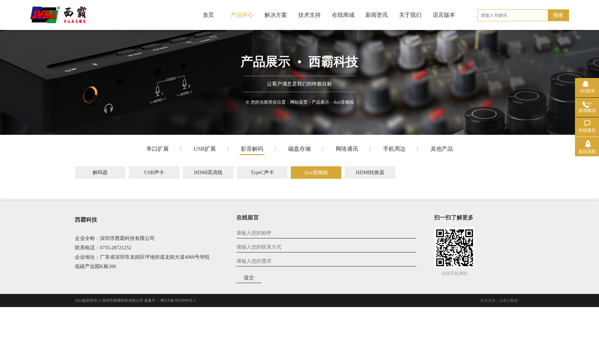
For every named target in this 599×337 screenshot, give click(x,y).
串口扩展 (157, 149)
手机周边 (394, 149)
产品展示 (320, 102)
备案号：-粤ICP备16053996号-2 (170, 300)
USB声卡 (154, 172)
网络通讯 (347, 149)
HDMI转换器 (370, 172)
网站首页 (299, 102)
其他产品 (442, 149)
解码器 (100, 172)
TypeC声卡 (262, 172)
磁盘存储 (299, 149)
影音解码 (252, 149)
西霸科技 (86, 220)
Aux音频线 (316, 172)
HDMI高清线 (208, 172)
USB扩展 (205, 149)
